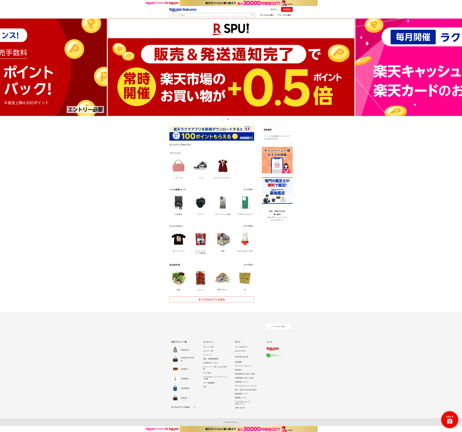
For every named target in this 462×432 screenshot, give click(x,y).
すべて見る (248, 189)
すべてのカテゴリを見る (212, 299)
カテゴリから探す (267, 15)
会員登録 (287, 9)
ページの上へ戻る (278, 326)
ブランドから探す (284, 15)
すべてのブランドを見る (180, 407)
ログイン (274, 9)
